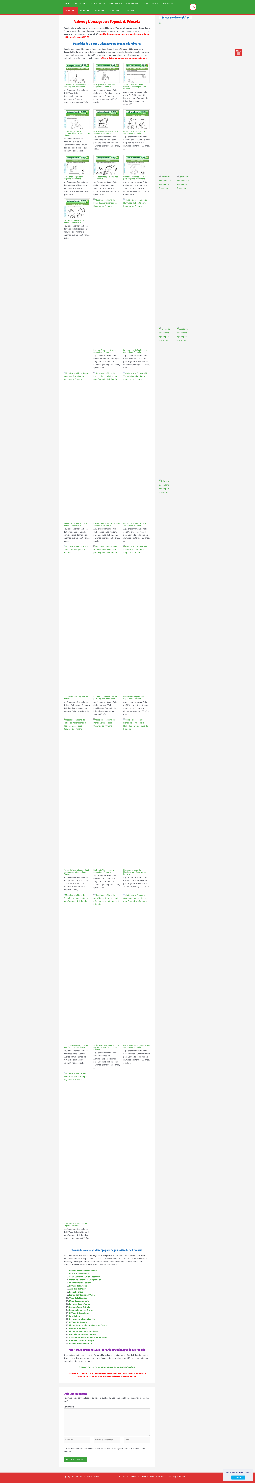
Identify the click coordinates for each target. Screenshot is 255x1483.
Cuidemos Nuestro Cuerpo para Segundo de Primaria (136, 1046)
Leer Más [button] (248, 1472)
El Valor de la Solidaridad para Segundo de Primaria (76, 1225)
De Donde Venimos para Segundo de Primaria (103, 871)
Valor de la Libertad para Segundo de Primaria (74, 221)
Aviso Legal (143, 1476)
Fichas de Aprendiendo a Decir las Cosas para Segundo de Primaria (76, 872)
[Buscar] (194, 7)
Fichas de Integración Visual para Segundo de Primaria (135, 178)
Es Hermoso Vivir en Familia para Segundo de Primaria (105, 698)
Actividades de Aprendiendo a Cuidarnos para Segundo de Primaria (106, 1047)
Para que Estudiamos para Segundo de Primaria (104, 86)
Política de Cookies (127, 1476)
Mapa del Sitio (179, 1476)
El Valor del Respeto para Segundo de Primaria (133, 698)
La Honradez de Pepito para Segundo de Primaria (135, 351)
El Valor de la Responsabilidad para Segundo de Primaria (76, 86)
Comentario (70, 1407)
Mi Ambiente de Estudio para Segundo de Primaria (105, 132)
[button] (86, 3)
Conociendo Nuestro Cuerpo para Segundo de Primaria (76, 1046)
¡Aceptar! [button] (238, 1477)
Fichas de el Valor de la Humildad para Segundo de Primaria (134, 872)
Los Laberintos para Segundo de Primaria (105, 178)
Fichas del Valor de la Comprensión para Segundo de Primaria (77, 133)
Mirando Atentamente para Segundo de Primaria (104, 351)
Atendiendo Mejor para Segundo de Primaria (73, 178)
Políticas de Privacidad (160, 1476)
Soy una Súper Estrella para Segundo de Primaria (75, 524)
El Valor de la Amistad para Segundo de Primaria (134, 524)
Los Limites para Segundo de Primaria (76, 698)
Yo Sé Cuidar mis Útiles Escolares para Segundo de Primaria (134, 87)
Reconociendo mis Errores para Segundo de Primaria (106, 524)
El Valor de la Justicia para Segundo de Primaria (134, 132)
